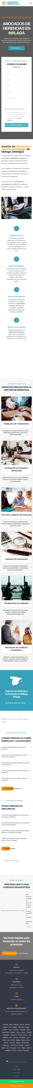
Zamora (20, 1050)
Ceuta (28, 1029)
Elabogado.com (9, 973)
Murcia (28, 1040)
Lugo (8, 1040)
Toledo (24, 1048)
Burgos (27, 1027)
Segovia (27, 1045)
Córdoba (12, 1032)
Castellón (22, 1029)
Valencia (29, 1048)
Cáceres (5, 1029)
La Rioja (15, 1037)
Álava (10, 1024)
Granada (29, 1032)
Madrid (13, 1040)
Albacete (15, 1024)
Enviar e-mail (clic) (16, 999)
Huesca (25, 1035)
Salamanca (6, 1045)
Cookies (16, 1076)
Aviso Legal (16, 1069)
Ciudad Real (5, 1032)
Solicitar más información (13, 788)
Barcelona (21, 1027)
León (28, 1037)
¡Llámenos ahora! (9, 848)
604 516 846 (19, 987)
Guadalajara (5, 1035)
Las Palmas (22, 1037)
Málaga (18, 1040)
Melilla (23, 1040)
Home (16, 1066)
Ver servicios (15, 48)
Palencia (18, 1042)
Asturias (5, 1027)
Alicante (22, 1024)
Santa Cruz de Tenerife (17, 1045)
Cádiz (10, 1029)
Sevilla (3, 1048)
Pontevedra (25, 1042)
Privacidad (16, 1072)
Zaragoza (26, 1050)
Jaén (10, 1037)
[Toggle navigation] (31, 3)
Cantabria (16, 1029)
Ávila (10, 1027)
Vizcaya (14, 1050)
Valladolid (8, 1050)
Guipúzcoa (13, 1035)
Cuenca (18, 1032)
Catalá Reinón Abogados (16, 970)
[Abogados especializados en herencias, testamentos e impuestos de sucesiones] (10, 3)
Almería (27, 1024)
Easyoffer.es (18, 973)
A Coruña (5, 1024)
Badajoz (15, 1027)
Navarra (6, 1042)
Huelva (20, 1035)
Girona (23, 1032)
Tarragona (13, 1048)
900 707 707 (18, 985)
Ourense (12, 1042)
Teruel (19, 1048)
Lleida (4, 1040)
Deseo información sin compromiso (16, 953)
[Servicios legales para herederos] (16, 1062)
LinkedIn (25, 973)
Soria (7, 1048)
